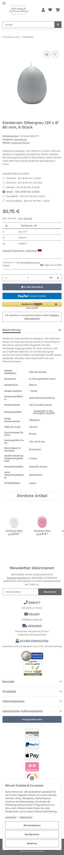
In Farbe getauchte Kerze (42, 378)
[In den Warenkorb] (4, 46)
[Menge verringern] (6, 278)
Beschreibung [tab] (11, 329)
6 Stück (33, 458)
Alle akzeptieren (32, 825)
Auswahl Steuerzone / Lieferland (19, 250)
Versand (28, 218)
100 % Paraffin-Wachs (40, 404)
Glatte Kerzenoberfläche (42, 397)
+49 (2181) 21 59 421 (32, 607)
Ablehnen (32, 843)
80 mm (32, 433)
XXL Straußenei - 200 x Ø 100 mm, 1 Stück (27, 200)
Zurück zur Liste (12, 36)
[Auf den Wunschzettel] (55, 54)
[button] (43, 10)
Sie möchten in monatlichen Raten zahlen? (32, 317)
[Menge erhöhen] (58, 278)
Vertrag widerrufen (32, 719)
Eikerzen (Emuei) (37, 371)
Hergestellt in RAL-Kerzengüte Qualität (44, 412)
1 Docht (33, 390)
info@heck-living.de (32, 619)
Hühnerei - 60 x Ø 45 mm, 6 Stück (23, 178)
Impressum (10, 817)
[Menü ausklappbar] (4, 2)
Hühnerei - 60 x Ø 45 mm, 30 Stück (24, 182)
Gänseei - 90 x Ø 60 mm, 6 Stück (22, 187)
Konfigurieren (32, 834)
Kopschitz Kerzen (38, 466)
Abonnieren (50, 591)
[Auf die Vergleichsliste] (46, 54)
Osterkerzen (20, 139)
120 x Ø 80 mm (37, 441)
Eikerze (33, 384)
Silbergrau (34, 420)
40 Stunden (35, 449)
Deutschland (35, 474)
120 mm (33, 426)
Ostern (32, 483)
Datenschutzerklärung (18, 577)
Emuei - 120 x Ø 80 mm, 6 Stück (22, 191)
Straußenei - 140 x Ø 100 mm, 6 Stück (25, 196)
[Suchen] (58, 24)
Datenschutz (26, 817)
